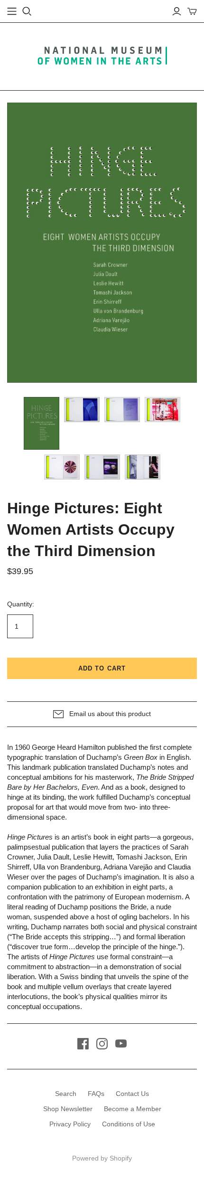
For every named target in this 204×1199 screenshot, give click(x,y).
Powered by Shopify (102, 1158)
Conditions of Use (128, 1124)
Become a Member (132, 1109)
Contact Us (132, 1093)
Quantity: (20, 604)
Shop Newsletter (68, 1109)
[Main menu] (12, 11)
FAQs (96, 1093)
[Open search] (27, 11)
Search (65, 1093)
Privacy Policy (70, 1124)
